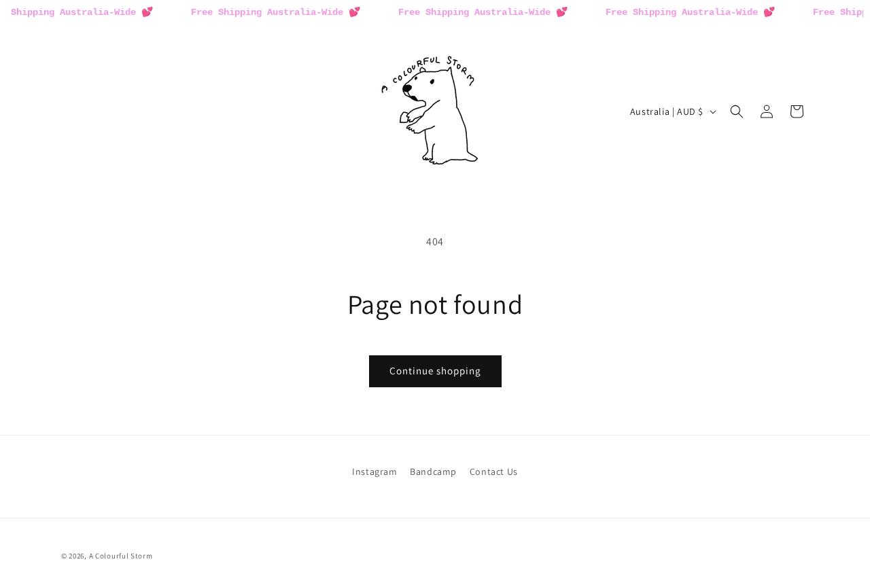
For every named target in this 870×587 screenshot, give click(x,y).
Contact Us (494, 471)
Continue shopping (435, 370)
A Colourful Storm (121, 556)
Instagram (374, 471)
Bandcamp (433, 471)
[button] (737, 111)
